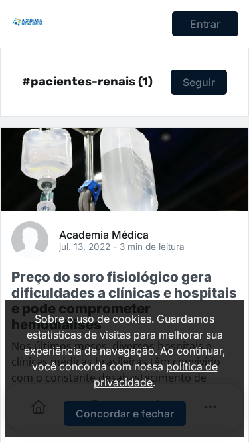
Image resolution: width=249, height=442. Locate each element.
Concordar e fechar (125, 413)
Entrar (205, 23)
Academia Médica (104, 234)
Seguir (199, 82)
